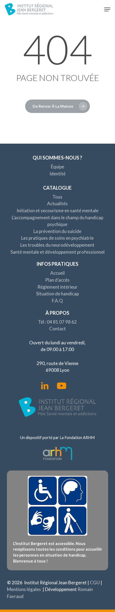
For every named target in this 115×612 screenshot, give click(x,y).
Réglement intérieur (57, 287)
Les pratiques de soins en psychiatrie (57, 238)
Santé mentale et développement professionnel (57, 252)
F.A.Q (57, 300)
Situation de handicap (57, 293)
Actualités (57, 203)
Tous (57, 197)
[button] (107, 9)
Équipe (57, 166)
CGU (95, 582)
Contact (57, 328)
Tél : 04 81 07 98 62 (57, 322)
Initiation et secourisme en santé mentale (57, 210)
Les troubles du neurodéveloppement (57, 245)
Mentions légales (24, 589)
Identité (57, 173)
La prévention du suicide (57, 231)
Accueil (57, 273)
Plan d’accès (57, 280)
